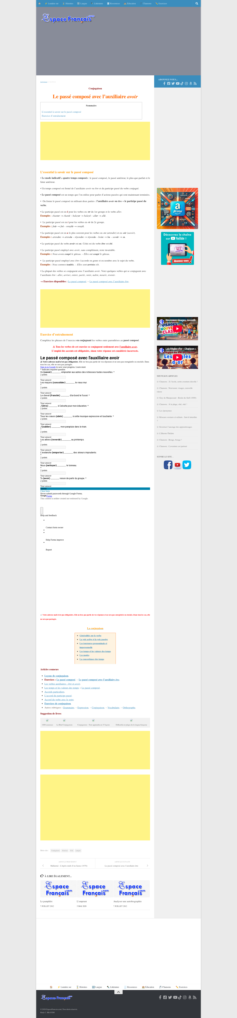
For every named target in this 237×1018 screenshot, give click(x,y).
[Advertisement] (118, 51)
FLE (71, 850)
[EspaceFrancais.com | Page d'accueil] (68, 18)
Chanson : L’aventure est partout (173, 446)
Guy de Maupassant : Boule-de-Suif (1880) (177, 397)
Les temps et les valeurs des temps (95, 651)
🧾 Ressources (113, 3)
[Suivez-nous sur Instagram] (186, 83)
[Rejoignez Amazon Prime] (190, 83)
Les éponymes (165, 410)
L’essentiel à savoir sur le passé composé (61, 111)
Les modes (84, 655)
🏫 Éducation (130, 3)
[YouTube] (177, 83)
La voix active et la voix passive (94, 639)
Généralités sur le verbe (90, 635)
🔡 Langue (82, 3)
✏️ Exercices (161, 3)
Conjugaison (43, 82)
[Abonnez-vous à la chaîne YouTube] (177, 468)
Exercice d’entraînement (54, 115)
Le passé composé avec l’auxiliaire (109, 281)
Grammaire (68, 707)
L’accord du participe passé (58, 695)
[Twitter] (173, 83)
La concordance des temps (92, 659)
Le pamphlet (46, 901)
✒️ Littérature (97, 3)
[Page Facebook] (164, 83)
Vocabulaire (113, 707)
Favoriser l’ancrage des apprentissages (175, 426)
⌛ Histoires (67, 3)
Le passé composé (77, 281)
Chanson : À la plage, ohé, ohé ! (173, 404)
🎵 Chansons (145, 3)
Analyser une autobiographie (127, 901)
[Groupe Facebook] (168, 83)
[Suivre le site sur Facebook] (168, 468)
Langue (78, 850)
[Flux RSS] (195, 83)
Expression (82, 707)
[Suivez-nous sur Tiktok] (182, 83)
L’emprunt (82, 901)
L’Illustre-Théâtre (166, 433)
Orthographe (129, 707)
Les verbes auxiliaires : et (62, 683)
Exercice (65, 850)
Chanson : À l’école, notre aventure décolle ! (178, 381)
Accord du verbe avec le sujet (59, 699)
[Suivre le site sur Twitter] (186, 468)
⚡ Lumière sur (51, 3)
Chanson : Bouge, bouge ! (170, 439)
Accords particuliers (54, 691)
